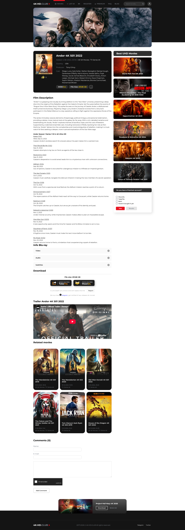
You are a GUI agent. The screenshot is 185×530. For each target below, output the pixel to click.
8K (79, 4)
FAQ (109, 4)
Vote (120, 208)
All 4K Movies (83, 60)
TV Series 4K (95, 60)
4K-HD (40, 3)
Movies (60, 4)
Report (90, 291)
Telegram (64, 295)
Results (131, 208)
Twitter (148, 525)
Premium (100, 4)
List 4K (72, 4)
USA (66, 64)
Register (87, 4)
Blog (117, 4)
